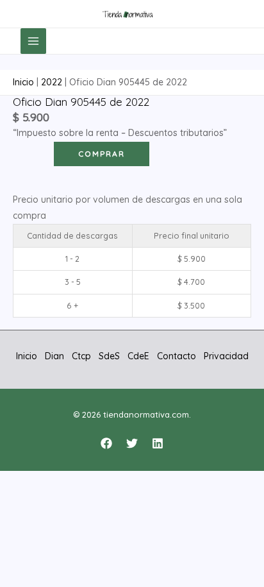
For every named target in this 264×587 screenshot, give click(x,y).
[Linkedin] (158, 443)
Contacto (176, 356)
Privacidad (226, 356)
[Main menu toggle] (33, 41)
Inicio (23, 82)
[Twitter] (132, 443)
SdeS (109, 356)
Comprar (101, 153)
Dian (54, 356)
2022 (51, 82)
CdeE (138, 356)
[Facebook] (106, 443)
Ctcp (81, 356)
